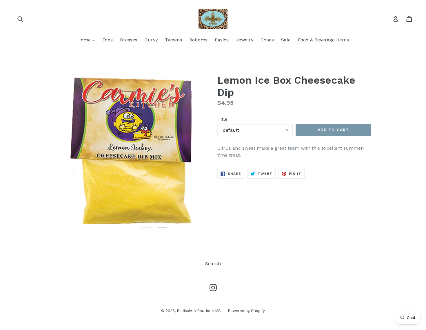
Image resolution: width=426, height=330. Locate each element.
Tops (107, 40)
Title (222, 119)
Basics (222, 40)
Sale (286, 40)
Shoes (267, 40)
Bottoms (198, 40)
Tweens (173, 40)
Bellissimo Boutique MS (199, 311)
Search (213, 263)
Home (87, 40)
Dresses (128, 40)
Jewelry (244, 40)
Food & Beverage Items (323, 40)
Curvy (151, 40)
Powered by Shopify (246, 311)
